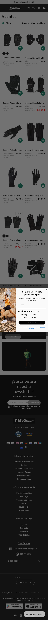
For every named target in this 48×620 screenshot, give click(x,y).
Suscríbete (32, 322)
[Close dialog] (46, 290)
